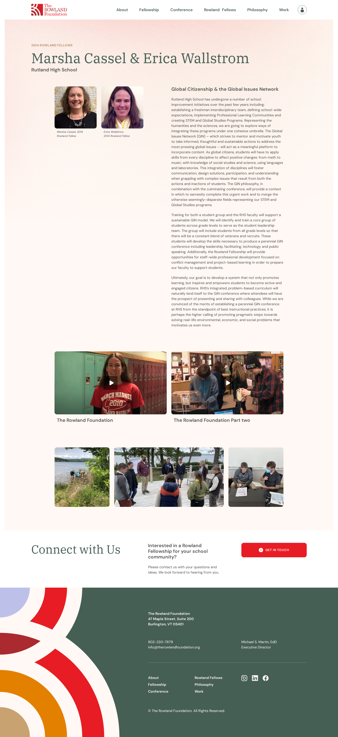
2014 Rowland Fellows (52, 45)
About (122, 9)
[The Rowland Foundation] (49, 10)
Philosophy (257, 9)
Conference (181, 9)
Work (284, 9)
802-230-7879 (160, 642)
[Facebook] (266, 678)
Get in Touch (277, 550)
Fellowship (149, 9)
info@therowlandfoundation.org (174, 647)
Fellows (220, 9)
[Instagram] (244, 678)
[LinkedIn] (255, 678)
